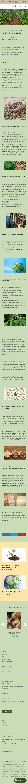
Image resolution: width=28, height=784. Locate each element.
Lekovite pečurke (6, 693)
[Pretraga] (23, 6)
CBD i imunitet (5, 691)
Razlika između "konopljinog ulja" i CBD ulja (12, 686)
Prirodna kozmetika (6, 659)
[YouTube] (5, 743)
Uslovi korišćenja (6, 668)
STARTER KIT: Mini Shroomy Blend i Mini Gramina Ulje (14, 632)
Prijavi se (7, 711)
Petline (3, 664)
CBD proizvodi (5, 656)
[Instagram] (2, 743)
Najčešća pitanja (6, 725)
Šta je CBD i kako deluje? (8, 681)
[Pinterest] (15, 743)
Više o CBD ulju (5, 679)
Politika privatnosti (6, 666)
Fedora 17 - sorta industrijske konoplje (11, 567)
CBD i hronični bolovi (7, 683)
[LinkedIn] (12, 743)
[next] (25, 624)
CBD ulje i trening (6, 688)
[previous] (2, 624)
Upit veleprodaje (6, 671)
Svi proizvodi (5, 654)
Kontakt (3, 720)
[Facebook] (8, 743)
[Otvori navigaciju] (2, 6)
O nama (3, 722)
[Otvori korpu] (26, 6)
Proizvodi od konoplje (7, 661)
